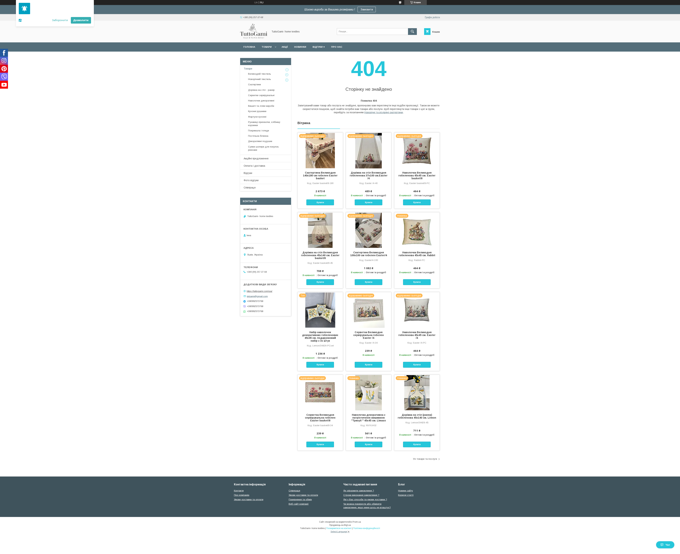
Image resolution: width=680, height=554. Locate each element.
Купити (320, 202)
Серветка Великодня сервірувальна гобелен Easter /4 (368, 335)
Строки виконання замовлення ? (361, 495)
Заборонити (60, 20)
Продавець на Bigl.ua (340, 525)
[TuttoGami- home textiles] (253, 37)
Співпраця (250, 187)
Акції (285, 47)
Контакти (239, 490)
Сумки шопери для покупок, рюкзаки (263, 148)
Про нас (336, 47)
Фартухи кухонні (257, 116)
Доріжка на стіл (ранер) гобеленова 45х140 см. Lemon (417, 416)
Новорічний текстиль (259, 79)
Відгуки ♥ (319, 47)
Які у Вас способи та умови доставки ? (365, 499)
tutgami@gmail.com (257, 296)
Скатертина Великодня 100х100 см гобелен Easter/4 (368, 254)
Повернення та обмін (300, 499)
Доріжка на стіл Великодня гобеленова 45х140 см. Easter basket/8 (320, 255)
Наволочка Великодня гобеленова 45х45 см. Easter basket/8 (416, 175)
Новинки (300, 47)
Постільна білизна (258, 136)
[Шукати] (412, 31)
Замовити (366, 9)
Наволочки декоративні (261, 100)
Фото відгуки (251, 180)
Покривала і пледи (258, 130)
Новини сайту (405, 490)
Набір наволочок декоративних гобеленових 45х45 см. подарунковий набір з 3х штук (320, 336)
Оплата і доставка (254, 165)
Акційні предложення (256, 158)
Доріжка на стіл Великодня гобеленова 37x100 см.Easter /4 (368, 175)
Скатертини (254, 84)
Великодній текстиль (259, 74)
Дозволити (81, 20)
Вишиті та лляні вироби (261, 106)
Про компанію (241, 495)
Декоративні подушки (260, 141)
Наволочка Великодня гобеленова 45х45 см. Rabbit (417, 254)
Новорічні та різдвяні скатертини (383, 112)
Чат (668, 544)
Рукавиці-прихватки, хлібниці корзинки (264, 124)
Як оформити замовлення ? (358, 490)
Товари (267, 47)
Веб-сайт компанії (299, 504)
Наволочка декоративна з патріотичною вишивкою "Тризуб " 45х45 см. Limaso (368, 417)
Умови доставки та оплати (248, 499)
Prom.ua (357, 522)
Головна (249, 47)
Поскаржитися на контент (339, 528)
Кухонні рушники (257, 111)
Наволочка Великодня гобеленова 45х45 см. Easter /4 (416, 335)
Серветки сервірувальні (261, 95)
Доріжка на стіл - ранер (261, 90)
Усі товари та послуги (425, 459)
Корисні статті (405, 495)
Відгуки (248, 173)
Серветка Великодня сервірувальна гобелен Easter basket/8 (320, 417)
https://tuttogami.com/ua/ (259, 291)
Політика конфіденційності (366, 528)
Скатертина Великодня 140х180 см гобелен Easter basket (320, 175)
